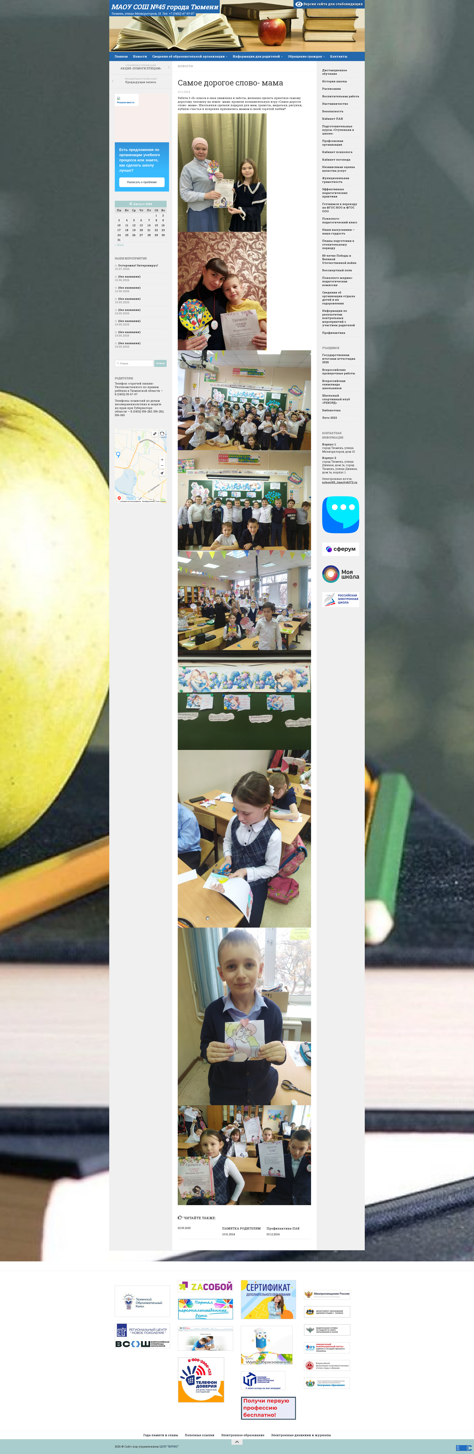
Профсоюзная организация (332, 142)
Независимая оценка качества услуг (338, 168)
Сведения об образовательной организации (188, 56)
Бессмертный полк (337, 270)
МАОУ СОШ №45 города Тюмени (164, 6)
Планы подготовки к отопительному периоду (338, 244)
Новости (140, 56)
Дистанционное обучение (334, 72)
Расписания (331, 88)
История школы (334, 81)
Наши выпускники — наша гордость (338, 231)
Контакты (338, 56)
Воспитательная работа (340, 96)
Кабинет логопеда (336, 159)
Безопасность (332, 111)
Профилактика (333, 333)
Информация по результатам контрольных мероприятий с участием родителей (338, 318)
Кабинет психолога (337, 152)
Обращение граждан (305, 56)
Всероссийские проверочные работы (338, 371)
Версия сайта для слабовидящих (333, 4)
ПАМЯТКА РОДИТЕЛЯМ (241, 1228)
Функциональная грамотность (335, 180)
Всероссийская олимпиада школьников (334, 384)
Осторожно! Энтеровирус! (138, 265)
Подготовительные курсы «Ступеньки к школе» (338, 129)
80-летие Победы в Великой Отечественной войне (339, 259)
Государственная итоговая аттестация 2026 (338, 358)
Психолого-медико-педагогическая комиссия (337, 281)
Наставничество (335, 103)
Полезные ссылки (199, 1435)
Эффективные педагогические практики (335, 192)
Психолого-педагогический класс (339, 220)
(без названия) (129, 276)
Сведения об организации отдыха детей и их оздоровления (338, 298)
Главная (121, 56)
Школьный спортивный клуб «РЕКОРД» (336, 399)
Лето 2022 (329, 417)
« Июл (119, 245)
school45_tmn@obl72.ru (339, 482)
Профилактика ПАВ (283, 1228)
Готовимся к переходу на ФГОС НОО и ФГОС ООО (339, 207)
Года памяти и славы (160, 1435)
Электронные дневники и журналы (301, 1435)
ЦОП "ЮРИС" (169, 1446)
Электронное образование (242, 1435)
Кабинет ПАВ (332, 118)
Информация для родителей (256, 56)
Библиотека (331, 410)
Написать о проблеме (142, 182)
